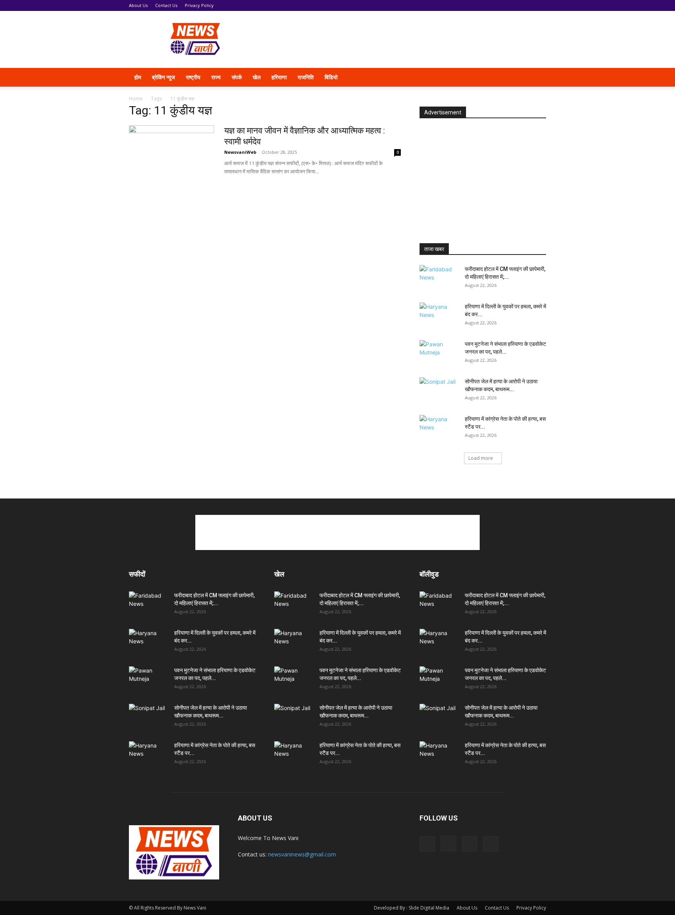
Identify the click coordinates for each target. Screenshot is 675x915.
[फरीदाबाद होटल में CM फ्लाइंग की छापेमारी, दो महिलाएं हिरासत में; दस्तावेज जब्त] (439, 278)
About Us (138, 5)
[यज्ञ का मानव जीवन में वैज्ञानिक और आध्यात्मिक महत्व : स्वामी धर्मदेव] (171, 154)
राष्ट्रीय (193, 77)
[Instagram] (493, 77)
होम (137, 77)
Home (136, 98)
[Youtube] (519, 77)
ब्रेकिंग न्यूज (163, 77)
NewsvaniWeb (240, 152)
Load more (480, 458)
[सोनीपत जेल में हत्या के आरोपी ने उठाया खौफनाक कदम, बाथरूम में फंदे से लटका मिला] (439, 391)
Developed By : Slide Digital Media (411, 907)
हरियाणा (279, 77)
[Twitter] (506, 77)
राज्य (216, 77)
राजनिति (306, 77)
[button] (536, 78)
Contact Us (166, 5)
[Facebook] (480, 77)
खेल (257, 77)
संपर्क (237, 77)
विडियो (331, 77)
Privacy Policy (199, 5)
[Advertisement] (404, 39)
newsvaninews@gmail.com (302, 854)
